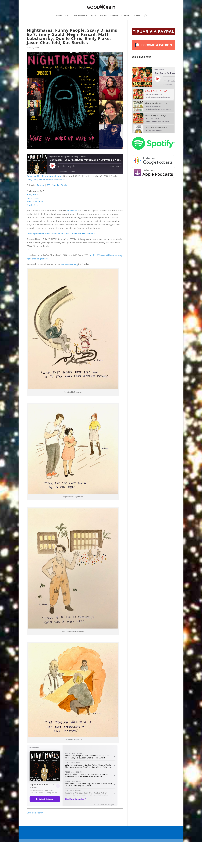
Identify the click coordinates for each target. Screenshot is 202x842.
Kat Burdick (59, 179)
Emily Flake (32, 179)
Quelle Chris (32, 205)
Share (73, 171)
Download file (33, 176)
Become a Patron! (35, 812)
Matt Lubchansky (35, 201)
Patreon (41, 185)
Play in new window (51, 176)
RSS (48, 185)
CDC (29, 249)
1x (68, 167)
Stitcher (64, 185)
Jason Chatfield (46, 179)
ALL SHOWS (79, 15)
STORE (137, 15)
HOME (59, 15)
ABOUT (103, 15)
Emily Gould (32, 194)
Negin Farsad (33, 198)
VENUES (114, 15)
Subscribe (62, 171)
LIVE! (67, 15)
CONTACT (126, 15)
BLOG (93, 15)
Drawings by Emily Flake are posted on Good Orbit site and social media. (61, 233)
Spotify (55, 185)
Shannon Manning (69, 264)
